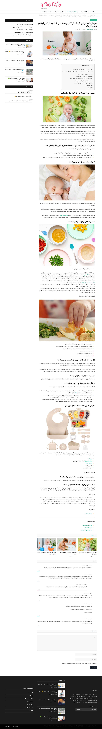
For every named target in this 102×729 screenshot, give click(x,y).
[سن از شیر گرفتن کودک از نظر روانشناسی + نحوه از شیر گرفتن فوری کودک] (67, 55)
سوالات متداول (89, 85)
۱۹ (18, 81)
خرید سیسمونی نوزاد (48, 12)
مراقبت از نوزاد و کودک (73, 12)
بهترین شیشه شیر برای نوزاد (88, 283)
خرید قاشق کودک (64, 215)
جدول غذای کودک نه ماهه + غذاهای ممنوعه (46, 552)
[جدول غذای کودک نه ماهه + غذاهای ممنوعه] (46, 544)
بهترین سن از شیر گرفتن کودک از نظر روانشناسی (82, 69)
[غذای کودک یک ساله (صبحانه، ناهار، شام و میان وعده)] (87, 544)
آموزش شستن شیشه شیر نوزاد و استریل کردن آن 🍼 (14, 70)
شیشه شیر (86, 275)
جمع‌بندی (90, 87)
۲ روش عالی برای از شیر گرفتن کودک (84, 74)
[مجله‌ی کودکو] (51, 5)
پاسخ (39, 570)
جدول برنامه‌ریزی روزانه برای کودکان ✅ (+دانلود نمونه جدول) (16, 79)
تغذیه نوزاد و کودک (93, 20)
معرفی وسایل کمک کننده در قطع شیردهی (83, 83)
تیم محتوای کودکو (90, 29)
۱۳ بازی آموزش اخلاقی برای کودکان (25, 92)
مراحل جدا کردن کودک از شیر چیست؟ (84, 76)
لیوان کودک (89, 459)
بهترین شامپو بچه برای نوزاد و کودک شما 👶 (23, 96)
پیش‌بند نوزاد (89, 463)
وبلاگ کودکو (92, 12)
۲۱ (50, 711)
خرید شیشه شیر (88, 514)
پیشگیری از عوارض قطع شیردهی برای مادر (83, 81)
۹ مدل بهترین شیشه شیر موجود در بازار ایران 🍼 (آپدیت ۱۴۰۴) (15, 45)
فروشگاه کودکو (8, 726)
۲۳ (18, 47)
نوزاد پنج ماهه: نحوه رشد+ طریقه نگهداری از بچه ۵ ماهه (21, 35)
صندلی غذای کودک (88, 461)
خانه (93, 17)
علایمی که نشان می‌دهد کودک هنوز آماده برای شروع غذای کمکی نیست (77, 72)
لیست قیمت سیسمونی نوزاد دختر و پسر (25, 24)
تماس (13, 726)
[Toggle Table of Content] (91, 66)
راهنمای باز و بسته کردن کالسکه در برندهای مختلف (15, 61)
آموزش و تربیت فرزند (59, 12)
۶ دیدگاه (77, 29)
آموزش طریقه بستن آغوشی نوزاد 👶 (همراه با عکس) (14, 52)
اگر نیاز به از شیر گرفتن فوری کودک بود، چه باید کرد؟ (81, 78)
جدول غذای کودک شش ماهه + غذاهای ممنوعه (68, 553)
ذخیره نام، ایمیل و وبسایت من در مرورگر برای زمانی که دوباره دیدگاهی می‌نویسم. (79, 663)
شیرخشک (76, 393)
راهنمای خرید (84, 12)
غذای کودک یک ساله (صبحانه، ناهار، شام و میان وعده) (88, 553)
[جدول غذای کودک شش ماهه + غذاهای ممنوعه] (66, 544)
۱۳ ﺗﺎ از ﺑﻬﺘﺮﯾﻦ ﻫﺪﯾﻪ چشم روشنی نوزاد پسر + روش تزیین (20, 101)
